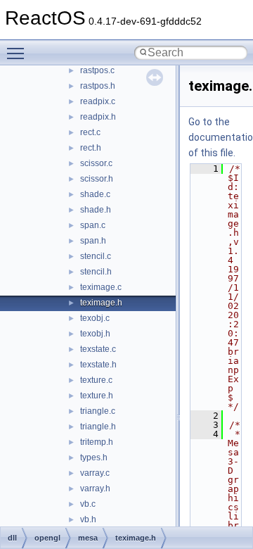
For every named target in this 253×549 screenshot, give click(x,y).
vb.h (88, 519)
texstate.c (98, 349)
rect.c (90, 132)
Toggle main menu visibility (18, 52)
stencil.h (96, 272)
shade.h (95, 210)
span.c (92, 225)
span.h (93, 241)
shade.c (95, 194)
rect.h (90, 148)
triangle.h (98, 426)
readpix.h (98, 117)
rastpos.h (97, 86)
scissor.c (96, 163)
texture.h (96, 395)
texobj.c (95, 318)
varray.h (95, 488)
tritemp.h (96, 442)
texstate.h (98, 365)
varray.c (95, 473)
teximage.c (101, 287)
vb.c (88, 504)
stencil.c (95, 256)
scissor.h (96, 179)
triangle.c (97, 411)
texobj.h (95, 334)
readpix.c (97, 101)
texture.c (96, 380)
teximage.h (101, 303)
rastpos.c (97, 70)
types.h (94, 457)
